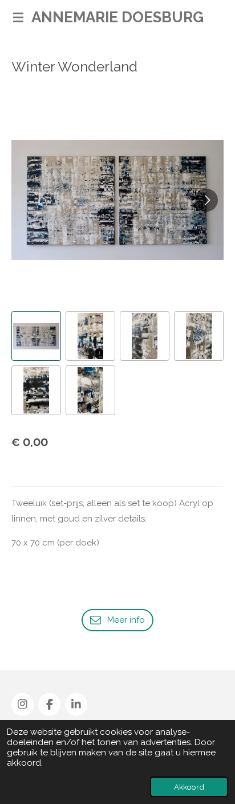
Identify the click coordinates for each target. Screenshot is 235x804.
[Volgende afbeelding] (206, 200)
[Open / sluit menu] (18, 17)
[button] (36, 336)
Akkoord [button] (189, 786)
